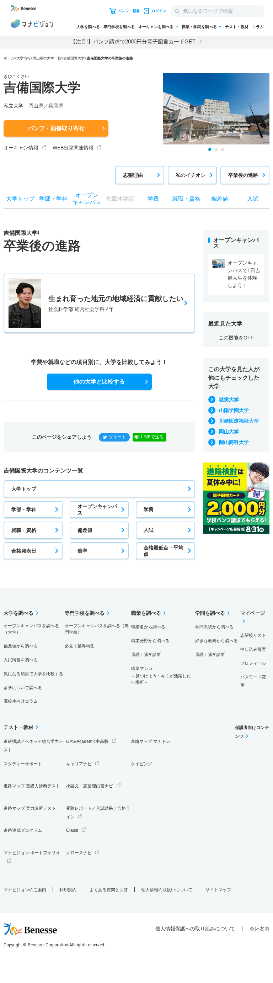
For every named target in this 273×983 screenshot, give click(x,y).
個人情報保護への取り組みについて (195, 928)
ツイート (117, 436)
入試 (149, 530)
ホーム (9, 58)
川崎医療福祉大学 (239, 420)
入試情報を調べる (21, 659)
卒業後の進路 (243, 175)
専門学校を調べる (119, 27)
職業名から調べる (148, 626)
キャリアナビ (79, 763)
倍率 (82, 551)
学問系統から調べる (214, 626)
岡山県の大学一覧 (47, 58)
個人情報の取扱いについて (166, 889)
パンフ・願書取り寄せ (56, 128)
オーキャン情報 (21, 147)
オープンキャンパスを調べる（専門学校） (97, 629)
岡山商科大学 (234, 442)
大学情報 (23, 58)
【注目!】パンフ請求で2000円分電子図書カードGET (133, 41)
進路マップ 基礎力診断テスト (32, 785)
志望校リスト (253, 635)
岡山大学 (229, 431)
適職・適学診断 (146, 654)
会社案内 (259, 929)
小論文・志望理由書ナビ (89, 785)
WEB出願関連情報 (73, 147)
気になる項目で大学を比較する (33, 673)
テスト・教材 (236, 27)
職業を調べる (146, 613)
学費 (149, 509)
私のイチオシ (190, 175)
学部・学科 (23, 509)
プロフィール (253, 663)
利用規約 (67, 889)
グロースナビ (79, 852)
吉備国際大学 (74, 58)
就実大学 (229, 399)
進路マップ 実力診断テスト (30, 808)
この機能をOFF (236, 337)
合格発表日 (23, 551)
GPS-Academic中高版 (87, 741)
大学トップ (23, 489)
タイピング (141, 763)
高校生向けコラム (21, 701)
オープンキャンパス (97, 509)
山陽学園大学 (234, 410)
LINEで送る (152, 436)
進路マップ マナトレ (150, 741)
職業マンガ (161, 675)
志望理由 (133, 175)
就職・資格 (23, 530)
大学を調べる (88, 27)
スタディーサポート (23, 763)
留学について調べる (23, 687)
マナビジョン (32, 24)
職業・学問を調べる (199, 27)
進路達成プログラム (23, 830)
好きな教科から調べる (216, 640)
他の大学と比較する (99, 382)
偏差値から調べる (21, 646)
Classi (72, 830)
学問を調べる (210, 613)
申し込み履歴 (253, 649)
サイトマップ (218, 889)
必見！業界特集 (80, 646)
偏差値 (84, 530)
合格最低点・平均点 (163, 551)
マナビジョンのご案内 (25, 889)
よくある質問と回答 (109, 889)
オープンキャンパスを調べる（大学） (31, 629)
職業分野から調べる (150, 640)
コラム (258, 27)
